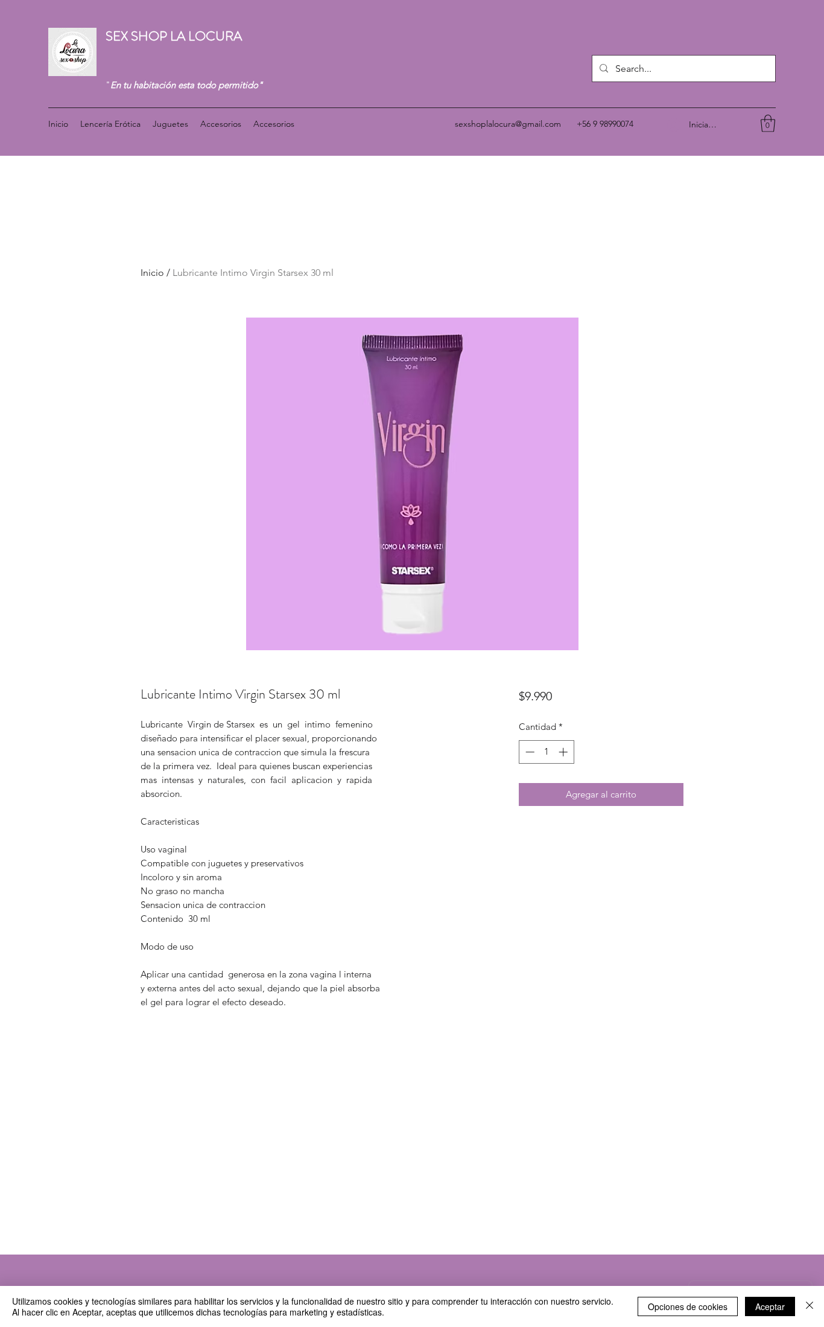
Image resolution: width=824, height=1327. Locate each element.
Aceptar (770, 1306)
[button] (768, 123)
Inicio (152, 272)
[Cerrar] (809, 1306)
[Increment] (564, 752)
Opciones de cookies (687, 1306)
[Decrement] (529, 752)
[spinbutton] (546, 752)
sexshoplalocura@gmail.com (508, 123)
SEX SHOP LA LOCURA (175, 36)
